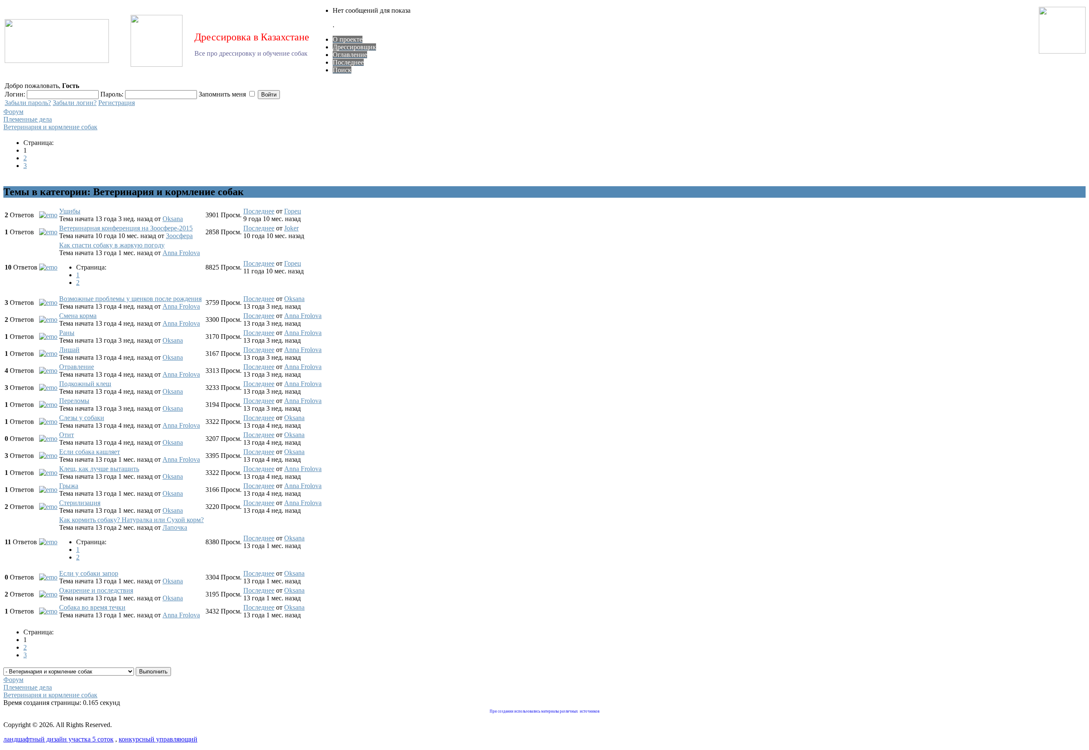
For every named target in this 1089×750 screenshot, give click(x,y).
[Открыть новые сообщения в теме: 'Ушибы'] (48, 215)
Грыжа (68, 485)
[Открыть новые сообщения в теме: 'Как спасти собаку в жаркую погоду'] (48, 267)
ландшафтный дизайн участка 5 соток (58, 739)
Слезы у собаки (81, 417)
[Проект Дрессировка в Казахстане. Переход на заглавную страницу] (156, 64)
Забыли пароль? (28, 102)
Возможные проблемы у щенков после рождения (130, 298)
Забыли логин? (75, 102)
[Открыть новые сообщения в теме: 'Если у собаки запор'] (48, 577)
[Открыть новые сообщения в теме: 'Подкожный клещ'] (48, 387)
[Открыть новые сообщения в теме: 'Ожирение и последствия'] (48, 594)
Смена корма (78, 315)
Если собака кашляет (89, 451)
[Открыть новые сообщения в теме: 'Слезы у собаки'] (48, 421)
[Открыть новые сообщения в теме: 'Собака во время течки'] (48, 611)
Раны (66, 332)
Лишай (69, 349)
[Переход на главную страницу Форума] (57, 60)
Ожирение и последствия (96, 590)
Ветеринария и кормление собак (50, 127)
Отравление (76, 366)
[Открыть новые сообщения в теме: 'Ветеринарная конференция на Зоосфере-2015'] (48, 232)
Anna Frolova (181, 252)
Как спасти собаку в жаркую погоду (112, 245)
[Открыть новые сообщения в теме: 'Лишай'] (48, 353)
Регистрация (116, 102)
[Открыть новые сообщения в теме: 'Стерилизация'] (48, 506)
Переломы (74, 400)
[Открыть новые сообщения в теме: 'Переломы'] (48, 404)
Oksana (172, 218)
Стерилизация (79, 502)
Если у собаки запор (88, 573)
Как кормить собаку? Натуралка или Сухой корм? (131, 519)
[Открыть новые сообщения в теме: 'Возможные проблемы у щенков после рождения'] (48, 302)
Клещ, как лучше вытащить (99, 468)
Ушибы (69, 211)
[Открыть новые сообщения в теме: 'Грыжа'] (48, 489)
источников (589, 711)
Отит (66, 434)
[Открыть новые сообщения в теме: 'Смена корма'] (48, 319)
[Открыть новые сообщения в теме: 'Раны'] (48, 336)
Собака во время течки (92, 607)
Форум (13, 111)
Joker (291, 228)
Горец (292, 211)
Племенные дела (27, 119)
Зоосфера (179, 235)
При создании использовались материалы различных (534, 711)
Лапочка (174, 527)
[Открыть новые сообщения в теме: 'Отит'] (48, 438)
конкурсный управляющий (158, 739)
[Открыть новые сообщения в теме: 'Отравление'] (48, 370)
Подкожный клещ (85, 383)
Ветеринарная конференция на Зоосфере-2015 (126, 228)
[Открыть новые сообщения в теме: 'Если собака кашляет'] (48, 455)
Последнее (258, 211)
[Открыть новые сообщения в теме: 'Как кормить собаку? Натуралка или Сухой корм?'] (48, 541)
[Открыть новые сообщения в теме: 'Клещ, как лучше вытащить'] (48, 472)
